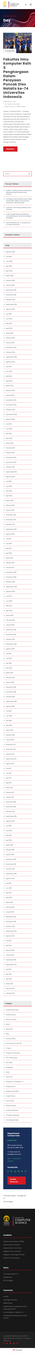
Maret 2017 (9, 788)
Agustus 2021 (10, 534)
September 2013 (11, 965)
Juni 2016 (9, 831)
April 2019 (9, 668)
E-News (18, 106)
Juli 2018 (8, 711)
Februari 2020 (10, 620)
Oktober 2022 (10, 467)
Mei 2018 (8, 721)
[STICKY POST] (17, 43)
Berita (7, 106)
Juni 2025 (9, 319)
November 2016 (11, 807)
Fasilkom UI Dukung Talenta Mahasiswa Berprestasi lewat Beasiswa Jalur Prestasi (18, 192)
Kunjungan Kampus (10, 1300)
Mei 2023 (9, 434)
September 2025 (11, 304)
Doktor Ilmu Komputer (11, 1258)
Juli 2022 (9, 481)
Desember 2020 (11, 572)
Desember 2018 (11, 687)
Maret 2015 (9, 902)
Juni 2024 (9, 371)
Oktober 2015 (10, 869)
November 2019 (11, 634)
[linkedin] (15, 1171)
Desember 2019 (11, 630)
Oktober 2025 (10, 300)
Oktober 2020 (10, 582)
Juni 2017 (9, 773)
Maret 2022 (9, 500)
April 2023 (9, 438)
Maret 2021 (9, 558)
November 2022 (11, 462)
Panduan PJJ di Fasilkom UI (14, 1082)
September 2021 (11, 529)
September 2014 (11, 931)
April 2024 (9, 381)
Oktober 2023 (10, 410)
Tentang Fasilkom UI (10, 1274)
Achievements (11, 1015)
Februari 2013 (10, 988)
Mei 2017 (8, 778)
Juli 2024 (9, 367)
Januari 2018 (10, 740)
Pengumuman (10, 1086)
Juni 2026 (9, 261)
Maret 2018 (9, 730)
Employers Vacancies (13, 1053)
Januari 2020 (10, 625)
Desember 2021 (11, 515)
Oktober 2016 (10, 811)
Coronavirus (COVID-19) (14, 1043)
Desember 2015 (11, 859)
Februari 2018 (10, 735)
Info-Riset (9, 1062)
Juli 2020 (9, 596)
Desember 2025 (11, 290)
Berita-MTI (9, 1029)
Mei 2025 (9, 323)
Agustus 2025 (10, 309)
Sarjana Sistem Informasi (12, 1248)
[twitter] (22, 1171)
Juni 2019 (9, 658)
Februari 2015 (10, 907)
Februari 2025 (10, 338)
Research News (11, 1106)
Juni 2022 (9, 486)
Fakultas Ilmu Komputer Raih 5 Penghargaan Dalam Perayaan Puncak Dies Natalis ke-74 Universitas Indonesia (17, 78)
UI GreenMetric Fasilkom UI (13, 1312)
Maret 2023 (9, 443)
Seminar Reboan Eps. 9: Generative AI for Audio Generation (18, 224)
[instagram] (25, 1171)
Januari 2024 (10, 395)
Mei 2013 (8, 974)
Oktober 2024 (10, 352)
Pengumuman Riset (12, 1091)
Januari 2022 (10, 510)
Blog (12, 106)
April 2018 (9, 725)
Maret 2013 (9, 984)
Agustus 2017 (10, 764)
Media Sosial (7, 1303)
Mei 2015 (8, 893)
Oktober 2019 (10, 639)
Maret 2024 (10, 386)
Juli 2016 (8, 826)
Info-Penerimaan (11, 1058)
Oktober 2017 (10, 754)
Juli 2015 (8, 883)
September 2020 (11, 587)
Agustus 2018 (10, 706)
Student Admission (12, 1110)
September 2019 (11, 644)
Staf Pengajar (8, 1202)
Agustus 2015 (10, 878)
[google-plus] (11, 1171)
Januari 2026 (10, 285)
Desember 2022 (11, 457)
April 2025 (9, 328)
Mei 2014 (9, 945)
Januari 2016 (10, 854)
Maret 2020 (9, 615)
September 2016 (11, 816)
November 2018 (11, 692)
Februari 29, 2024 (9, 101)
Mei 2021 (8, 548)
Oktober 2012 (10, 993)
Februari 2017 (10, 792)
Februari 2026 (10, 280)
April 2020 (9, 611)
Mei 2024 (9, 376)
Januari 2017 (10, 797)
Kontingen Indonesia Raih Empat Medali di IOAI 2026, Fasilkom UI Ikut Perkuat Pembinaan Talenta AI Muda (19, 201)
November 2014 (11, 921)
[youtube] (14, 1343)
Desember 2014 (11, 917)
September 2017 (11, 759)
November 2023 (11, 405)
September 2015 (11, 874)
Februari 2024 (10, 390)
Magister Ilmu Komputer (12, 1251)
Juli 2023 (9, 424)
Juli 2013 (8, 969)
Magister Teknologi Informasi (13, 1255)
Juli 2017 (8, 768)
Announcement (11, 1019)
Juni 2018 (9, 716)
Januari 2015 (10, 912)
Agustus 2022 (10, 477)
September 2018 (11, 701)
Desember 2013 (11, 960)
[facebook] (7, 1171)
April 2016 (9, 840)
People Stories (10, 1096)
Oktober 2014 (10, 926)
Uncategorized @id (12, 1120)
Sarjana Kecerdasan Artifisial (13, 1241)
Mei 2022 (9, 491)
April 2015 (9, 898)
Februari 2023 (10, 448)
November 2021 (11, 520)
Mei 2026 (9, 266)
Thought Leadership (12, 1115)
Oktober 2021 (10, 524)
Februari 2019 (10, 677)
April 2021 (9, 553)
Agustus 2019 (10, 649)
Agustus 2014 (10, 936)
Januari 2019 (10, 682)
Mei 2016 (8, 835)
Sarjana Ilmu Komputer (11, 1245)
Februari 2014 (10, 950)
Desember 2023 (11, 400)
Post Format (10, 1101)
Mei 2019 (8, 663)
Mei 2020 (9, 606)
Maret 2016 (9, 845)
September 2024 (11, 357)
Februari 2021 (10, 563)
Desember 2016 (11, 802)
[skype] (18, 1171)
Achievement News (12, 1010)
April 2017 (9, 783)
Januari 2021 (10, 567)
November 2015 (11, 864)
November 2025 (11, 295)
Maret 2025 (9, 333)
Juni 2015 (9, 888)
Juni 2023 (9, 429)
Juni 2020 (9, 601)
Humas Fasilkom (13, 104)
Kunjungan (9, 1067)
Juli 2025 (9, 314)
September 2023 (11, 414)
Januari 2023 (10, 453)
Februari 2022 (10, 505)
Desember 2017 (11, 744)
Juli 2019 (8, 654)
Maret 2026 (9, 276)
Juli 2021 (8, 539)
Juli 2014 (8, 941)
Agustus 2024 (10, 362)
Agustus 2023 (10, 419)
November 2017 (11, 749)
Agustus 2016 (10, 821)
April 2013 (9, 979)
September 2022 (11, 472)
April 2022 (9, 496)
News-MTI (9, 1077)
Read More (10, 149)
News (23, 106)
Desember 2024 (11, 347)
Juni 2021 (9, 544)
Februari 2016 (10, 850)
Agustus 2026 (10, 252)
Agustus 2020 (10, 591)
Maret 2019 (9, 673)
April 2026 (9, 271)
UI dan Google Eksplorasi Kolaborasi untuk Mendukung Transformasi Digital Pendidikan (18, 216)
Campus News (10, 1039)
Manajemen (22, 1196)
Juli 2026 (9, 256)
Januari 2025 (10, 343)
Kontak (5, 1296)
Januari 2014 (10, 955)
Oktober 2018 (10, 697)
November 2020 (11, 577)
